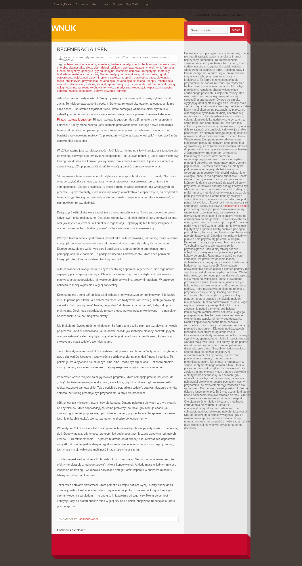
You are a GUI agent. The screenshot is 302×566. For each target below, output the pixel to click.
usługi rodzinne (66, 87)
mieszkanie (131, 74)
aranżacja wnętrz (85, 64)
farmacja (168, 67)
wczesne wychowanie (92, 87)
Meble (104, 74)
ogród (162, 74)
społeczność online (235, 205)
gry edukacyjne (104, 71)
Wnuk (64, 29)
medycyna (116, 74)
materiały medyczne (85, 74)
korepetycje (148, 71)
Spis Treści (132, 4)
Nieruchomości (88, 519)
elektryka (155, 67)
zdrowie (121, 90)
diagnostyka (76, 67)
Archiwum (82, 4)
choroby (62, 67)
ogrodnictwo (64, 77)
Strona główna (62, 4)
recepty (151, 81)
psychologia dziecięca (131, 81)
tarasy (171, 84)
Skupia (117, 4)
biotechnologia (147, 64)
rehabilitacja (165, 81)
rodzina (90, 84)
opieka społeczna (112, 77)
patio (152, 77)
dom (96, 67)
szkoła (151, 84)
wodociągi (138, 87)
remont (61, 84)
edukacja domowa (122, 67)
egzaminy (141, 67)
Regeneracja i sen (82, 50)
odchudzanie (149, 74)
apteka (68, 64)
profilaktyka (73, 81)
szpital (161, 84)
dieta (89, 67)
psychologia (107, 81)
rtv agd (101, 84)
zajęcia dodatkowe (80, 90)
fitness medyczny (68, 71)
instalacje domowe (128, 71)
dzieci (105, 67)
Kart (94, 4)
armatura (103, 64)
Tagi (146, 4)
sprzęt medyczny (119, 84)
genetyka (87, 71)
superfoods (138, 84)
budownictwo (167, 64)
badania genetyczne (124, 64)
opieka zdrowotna (136, 77)
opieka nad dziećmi (86, 77)
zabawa (62, 90)
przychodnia (90, 81)
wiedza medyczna (118, 87)
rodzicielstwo (76, 84)
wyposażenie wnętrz (159, 87)
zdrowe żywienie (104, 90)
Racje (105, 4)
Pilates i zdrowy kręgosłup (74, 119)
